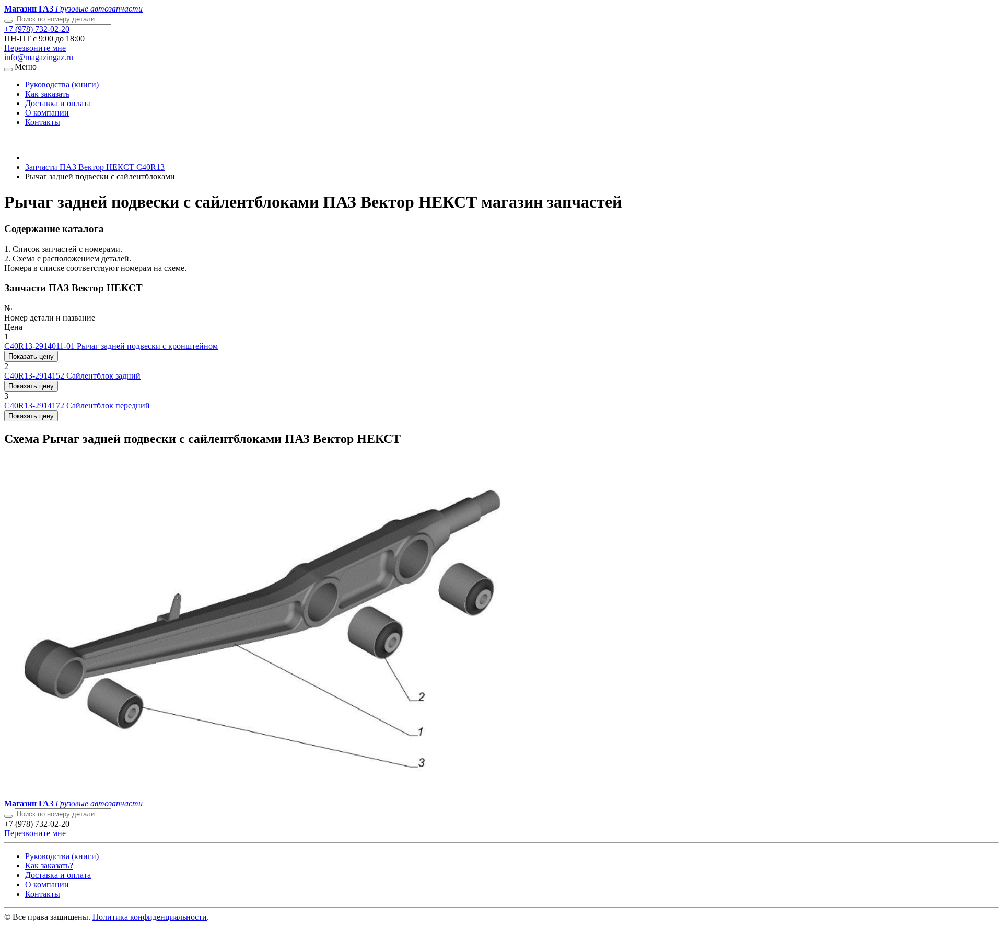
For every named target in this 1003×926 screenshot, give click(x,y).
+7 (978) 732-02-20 (36, 29)
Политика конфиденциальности (149, 916)
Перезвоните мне (35, 47)
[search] (8, 816)
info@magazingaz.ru (38, 57)
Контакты (42, 122)
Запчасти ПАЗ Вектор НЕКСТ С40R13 (95, 167)
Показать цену (31, 356)
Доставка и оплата (58, 103)
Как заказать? (49, 865)
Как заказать (47, 93)
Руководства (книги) (62, 84)
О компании (47, 112)
